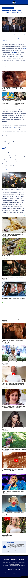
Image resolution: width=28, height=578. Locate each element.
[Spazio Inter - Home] (14, 2)
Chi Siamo (6, 559)
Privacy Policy (14, 559)
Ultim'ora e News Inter (8, 7)
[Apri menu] (26, 2)
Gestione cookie (24, 576)
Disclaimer (21, 559)
